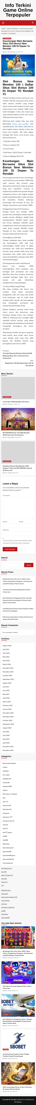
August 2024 (7, 728)
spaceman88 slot (8, 859)
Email (21, 521)
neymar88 (6, 782)
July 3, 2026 (12, 1091)
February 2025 (8, 705)
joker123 (4, 882)
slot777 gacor (7, 832)
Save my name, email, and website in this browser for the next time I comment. (17, 542)
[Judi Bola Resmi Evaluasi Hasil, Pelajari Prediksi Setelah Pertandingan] (18, 1040)
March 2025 (7, 702)
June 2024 (6, 735)
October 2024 (7, 720)
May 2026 (6, 657)
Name (5, 521)
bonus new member (20, 124)
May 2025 (6, 694)
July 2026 (6, 649)
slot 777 (5, 802)
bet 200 (3, 872)
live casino (6, 775)
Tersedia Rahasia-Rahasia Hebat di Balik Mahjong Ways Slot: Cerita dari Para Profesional (17, 354)
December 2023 (8, 746)
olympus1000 (7, 786)
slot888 (5, 840)
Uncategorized (7, 38)
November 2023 (8, 750)
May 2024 (6, 739)
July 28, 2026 (12, 990)
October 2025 (7, 675)
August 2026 (7, 645)
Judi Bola (6, 771)
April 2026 (6, 660)
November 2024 (8, 716)
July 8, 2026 (12, 1058)
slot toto (4, 878)
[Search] (32, 22)
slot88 (5, 836)
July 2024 (6, 731)
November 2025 (8, 672)
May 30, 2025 (12, 472)
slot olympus (5, 900)
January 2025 (7, 709)
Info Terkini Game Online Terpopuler (18, 10)
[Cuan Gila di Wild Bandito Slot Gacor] (18, 388)
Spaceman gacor (8, 848)
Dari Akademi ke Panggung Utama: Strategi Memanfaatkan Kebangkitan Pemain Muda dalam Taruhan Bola (17, 600)
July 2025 (6, 687)
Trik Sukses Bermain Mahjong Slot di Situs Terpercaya (17, 591)
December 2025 (8, 668)
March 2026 (7, 664)
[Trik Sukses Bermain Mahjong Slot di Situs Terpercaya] (18, 972)
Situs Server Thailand (10, 794)
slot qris (5, 825)
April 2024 (6, 743)
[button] (3, 22)
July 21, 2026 (12, 1025)
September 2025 (8, 679)
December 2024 (8, 713)
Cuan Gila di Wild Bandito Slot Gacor (16, 402)
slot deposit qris (6, 868)
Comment (7, 495)
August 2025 (7, 683)
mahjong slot (7, 779)
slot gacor (6, 813)
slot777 (5, 828)
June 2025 (6, 690)
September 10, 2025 (14, 437)
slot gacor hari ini (8, 821)
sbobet (5, 790)
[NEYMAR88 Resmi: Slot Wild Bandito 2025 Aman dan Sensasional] (18, 419)
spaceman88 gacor (9, 855)
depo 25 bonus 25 (7, 875)
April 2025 (6, 698)
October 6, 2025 (13, 404)
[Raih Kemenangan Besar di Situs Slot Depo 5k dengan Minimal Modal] (18, 1073)
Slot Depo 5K (7, 809)
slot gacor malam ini (7, 907)
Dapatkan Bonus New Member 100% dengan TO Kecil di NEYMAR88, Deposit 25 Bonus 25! (17, 468)
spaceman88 (5, 917)
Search (4, 558)
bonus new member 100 (9, 897)
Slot (4, 798)
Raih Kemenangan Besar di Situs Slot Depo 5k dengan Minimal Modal (18, 618)
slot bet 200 (7, 805)
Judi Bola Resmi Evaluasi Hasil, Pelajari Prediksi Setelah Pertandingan (18, 610)
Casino (5, 767)
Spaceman (6, 844)
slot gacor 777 (7, 817)
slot (2, 885)
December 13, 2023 (15, 52)
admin (6, 52)
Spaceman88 (7, 851)
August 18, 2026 (13, 957)
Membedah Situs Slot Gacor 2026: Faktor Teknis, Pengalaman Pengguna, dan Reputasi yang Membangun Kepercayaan (17, 581)
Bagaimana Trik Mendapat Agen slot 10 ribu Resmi (19, 363)
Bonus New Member (9, 763)
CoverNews (28, 1099)
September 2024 (8, 724)
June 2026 (6, 653)
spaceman (4, 894)
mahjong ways (6, 890)
